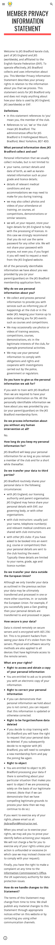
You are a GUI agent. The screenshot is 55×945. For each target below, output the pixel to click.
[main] (27, 22)
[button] (3, 4)
